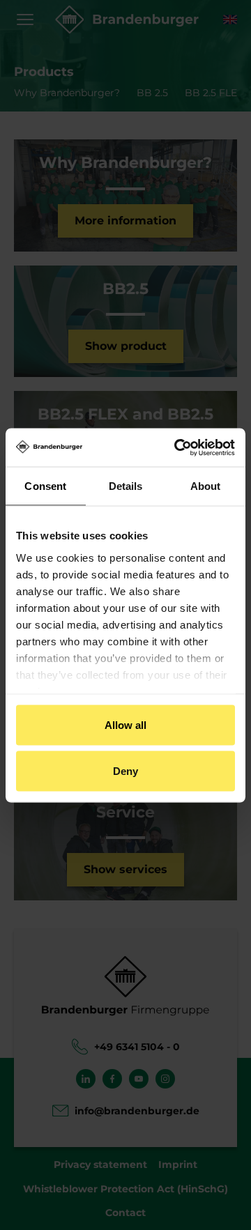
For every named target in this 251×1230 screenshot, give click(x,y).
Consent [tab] (45, 486)
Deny (125, 770)
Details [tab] (126, 486)
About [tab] (205, 486)
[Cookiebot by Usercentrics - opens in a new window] (177, 447)
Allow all (126, 725)
